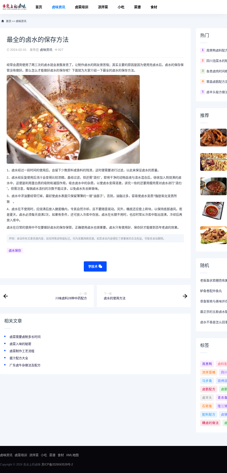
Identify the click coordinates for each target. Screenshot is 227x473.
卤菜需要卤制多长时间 (25, 337)
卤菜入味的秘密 (20, 344)
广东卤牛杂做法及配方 (25, 365)
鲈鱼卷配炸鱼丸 (211, 291)
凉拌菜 (103, 7)
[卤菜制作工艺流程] (213, 186)
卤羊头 (207, 397)
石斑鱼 (207, 406)
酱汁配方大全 (19, 358)
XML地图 (72, 455)
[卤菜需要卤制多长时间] (213, 137)
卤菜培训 (81, 7)
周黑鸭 (207, 364)
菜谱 (137, 7)
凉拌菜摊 (208, 372)
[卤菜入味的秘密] (213, 162)
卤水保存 (15, 250)
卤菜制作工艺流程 (22, 351)
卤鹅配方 (208, 389)
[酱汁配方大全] (213, 211)
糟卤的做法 (210, 423)
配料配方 (208, 414)
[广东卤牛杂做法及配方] (213, 235)
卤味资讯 (58, 7)
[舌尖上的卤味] (13, 7)
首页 (38, 7)
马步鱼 (207, 380)
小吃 (121, 7)
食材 (154, 7)
